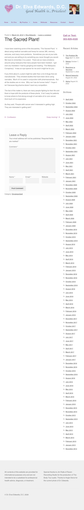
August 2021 (70, 155)
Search (71, 22)
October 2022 (71, 103)
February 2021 (71, 177)
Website (45, 177)
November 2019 (71, 233)
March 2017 (70, 352)
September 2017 (72, 330)
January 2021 (71, 181)
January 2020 (71, 226)
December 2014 (71, 449)
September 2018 (72, 285)
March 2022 (70, 129)
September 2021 (72, 151)
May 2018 (69, 300)
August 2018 (70, 289)
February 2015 (71, 441)
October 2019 (71, 237)
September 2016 (72, 374)
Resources (53, 22)
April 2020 (69, 215)
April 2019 (69, 259)
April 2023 (69, 99)
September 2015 (72, 419)
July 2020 (69, 203)
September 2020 (72, 196)
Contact (63, 22)
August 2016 (70, 378)
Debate (68, 61)
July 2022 (69, 114)
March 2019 (70, 263)
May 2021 (69, 166)
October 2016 (71, 371)
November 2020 (71, 188)
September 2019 (72, 241)
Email (28, 177)
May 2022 (69, 122)
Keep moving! (52, 117)
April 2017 (69, 348)
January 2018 (71, 315)
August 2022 (70, 110)
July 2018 (69, 293)
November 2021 (71, 144)
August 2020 (70, 200)
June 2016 (69, 386)
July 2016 (69, 382)
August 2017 (70, 333)
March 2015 (70, 437)
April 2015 (69, 434)
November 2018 (71, 278)
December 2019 (71, 229)
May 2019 (69, 255)
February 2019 (71, 266)
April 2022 (69, 125)
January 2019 (71, 270)
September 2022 (72, 107)
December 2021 (71, 140)
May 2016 (69, 389)
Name (12, 177)
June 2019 (69, 252)
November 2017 (71, 322)
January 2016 (71, 404)
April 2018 (69, 304)
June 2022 (69, 118)
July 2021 (69, 159)
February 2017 (71, 356)
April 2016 (69, 393)
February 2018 (71, 311)
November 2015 (71, 412)
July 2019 (69, 248)
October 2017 (71, 326)
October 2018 (71, 281)
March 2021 (70, 174)
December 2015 (71, 408)
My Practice (24, 22)
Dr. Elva (14, 22)
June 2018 (69, 296)
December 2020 (71, 185)
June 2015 (69, 426)
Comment (13, 146)
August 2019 (70, 244)
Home (6, 22)
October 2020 (71, 192)
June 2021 (69, 162)
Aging (68, 81)
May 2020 (69, 211)
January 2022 (71, 136)
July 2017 (69, 337)
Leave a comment (44, 35)
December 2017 (71, 319)
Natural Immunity (72, 75)
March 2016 (70, 397)
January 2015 (71, 445)
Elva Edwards (31, 35)
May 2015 (69, 430)
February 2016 (71, 400)
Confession (11, 117)
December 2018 (71, 274)
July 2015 (69, 423)
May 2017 (69, 345)
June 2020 (69, 207)
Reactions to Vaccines (70, 68)
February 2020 (71, 222)
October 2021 (71, 148)
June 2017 (69, 341)
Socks (35, 22)
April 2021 (69, 170)
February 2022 (71, 133)
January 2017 (71, 359)
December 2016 (71, 363)
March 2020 (70, 218)
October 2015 (71, 415)
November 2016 (71, 367)
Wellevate (44, 22)
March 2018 (70, 307)
